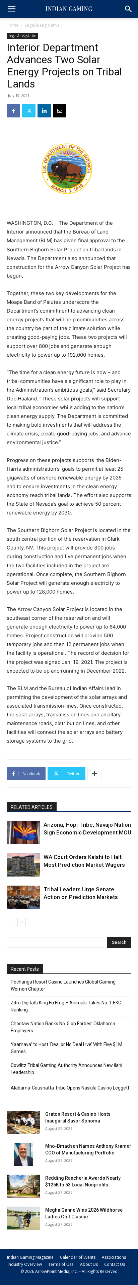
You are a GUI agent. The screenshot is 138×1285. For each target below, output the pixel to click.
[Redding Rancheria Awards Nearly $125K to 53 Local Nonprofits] (23, 1186)
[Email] (59, 110)
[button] (11, 9)
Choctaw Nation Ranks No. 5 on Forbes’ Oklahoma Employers (63, 1027)
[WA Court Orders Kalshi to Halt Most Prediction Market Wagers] (23, 865)
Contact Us (114, 1264)
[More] (94, 773)
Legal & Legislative (42, 25)
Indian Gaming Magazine (30, 1257)
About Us (89, 1264)
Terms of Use (61, 1264)
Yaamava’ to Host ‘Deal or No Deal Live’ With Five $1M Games (66, 1048)
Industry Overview (25, 1264)
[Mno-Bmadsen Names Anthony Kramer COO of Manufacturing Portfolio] (23, 1154)
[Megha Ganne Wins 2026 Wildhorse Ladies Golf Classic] (23, 1218)
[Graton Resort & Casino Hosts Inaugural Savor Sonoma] (23, 1122)
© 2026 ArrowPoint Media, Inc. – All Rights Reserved (69, 1271)
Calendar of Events (77, 1257)
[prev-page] (11, 922)
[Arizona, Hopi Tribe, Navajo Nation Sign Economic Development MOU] (23, 832)
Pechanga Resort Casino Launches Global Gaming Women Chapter (63, 985)
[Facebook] (13, 110)
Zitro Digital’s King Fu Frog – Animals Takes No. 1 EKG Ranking (66, 1006)
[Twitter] (29, 110)
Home (12, 25)
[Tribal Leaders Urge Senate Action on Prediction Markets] (23, 897)
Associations (114, 1257)
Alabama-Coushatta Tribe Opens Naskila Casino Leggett (70, 1088)
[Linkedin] (44, 110)
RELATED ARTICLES (32, 807)
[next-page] (21, 922)
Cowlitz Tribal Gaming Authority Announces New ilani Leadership (66, 1069)
